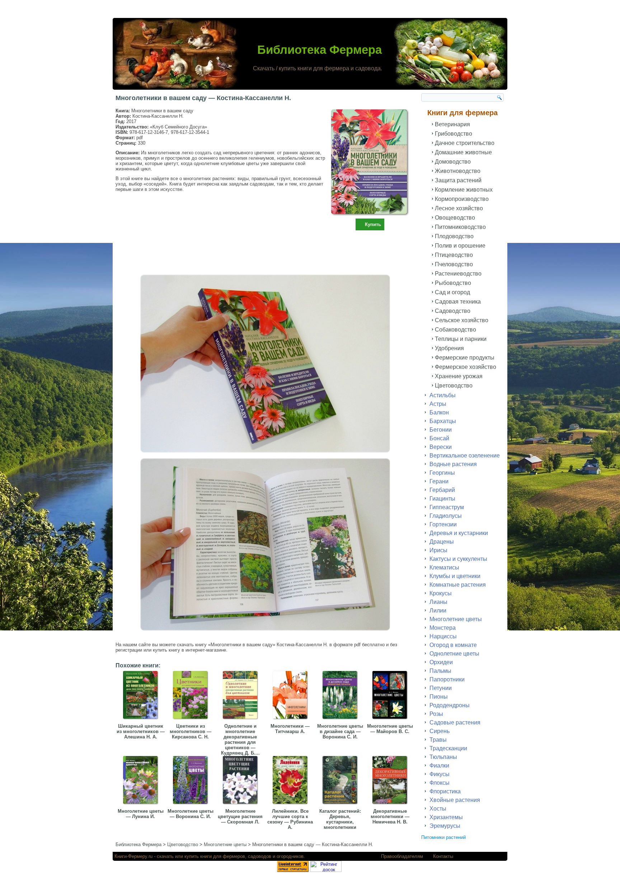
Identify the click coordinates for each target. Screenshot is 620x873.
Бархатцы (442, 421)
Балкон (439, 412)
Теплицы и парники (461, 339)
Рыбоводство (453, 283)
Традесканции (448, 748)
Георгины (442, 473)
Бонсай (439, 438)
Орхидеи (441, 662)
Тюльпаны (443, 757)
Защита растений (458, 180)
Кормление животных (464, 190)
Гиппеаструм (446, 507)
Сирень (439, 731)
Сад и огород (452, 292)
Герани (438, 481)
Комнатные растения (457, 585)
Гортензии (443, 524)
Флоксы (439, 783)
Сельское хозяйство (461, 320)
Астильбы (442, 395)
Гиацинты (442, 499)
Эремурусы (444, 826)
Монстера (442, 628)
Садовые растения (454, 722)
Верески (440, 447)
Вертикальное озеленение (464, 455)
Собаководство (455, 330)
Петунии (440, 688)
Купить (373, 224)
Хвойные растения (454, 800)
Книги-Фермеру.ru (133, 856)
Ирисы (438, 550)
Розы (436, 714)
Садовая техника (458, 302)
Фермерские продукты (464, 358)
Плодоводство (454, 236)
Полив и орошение (460, 246)
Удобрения (449, 348)
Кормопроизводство (462, 199)
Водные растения (453, 464)
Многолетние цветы (455, 619)
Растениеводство (458, 274)
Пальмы (440, 671)
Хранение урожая (459, 376)
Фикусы (439, 774)
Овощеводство (455, 218)
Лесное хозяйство (459, 208)
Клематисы (444, 567)
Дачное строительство (464, 143)
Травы (438, 740)
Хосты (437, 809)
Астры (437, 404)
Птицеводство (454, 255)
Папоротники (447, 679)
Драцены (441, 542)
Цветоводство (454, 385)
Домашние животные (463, 152)
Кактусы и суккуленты (458, 559)
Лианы (438, 602)
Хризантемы (446, 817)
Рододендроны (449, 705)
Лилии (437, 610)
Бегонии (440, 430)
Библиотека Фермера (319, 49)
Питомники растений (443, 837)
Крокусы (440, 593)
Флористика (445, 791)
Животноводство (457, 171)
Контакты (443, 856)
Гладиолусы (445, 516)
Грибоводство (453, 134)
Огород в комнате (453, 645)
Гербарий (442, 490)
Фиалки (439, 765)
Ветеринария (452, 124)
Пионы (438, 697)
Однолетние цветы (454, 654)
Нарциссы (443, 636)
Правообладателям (402, 856)
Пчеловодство (454, 264)
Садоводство (452, 311)
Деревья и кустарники (458, 533)
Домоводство (453, 162)
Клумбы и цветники (454, 576)
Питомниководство (460, 227)
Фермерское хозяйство (465, 367)
